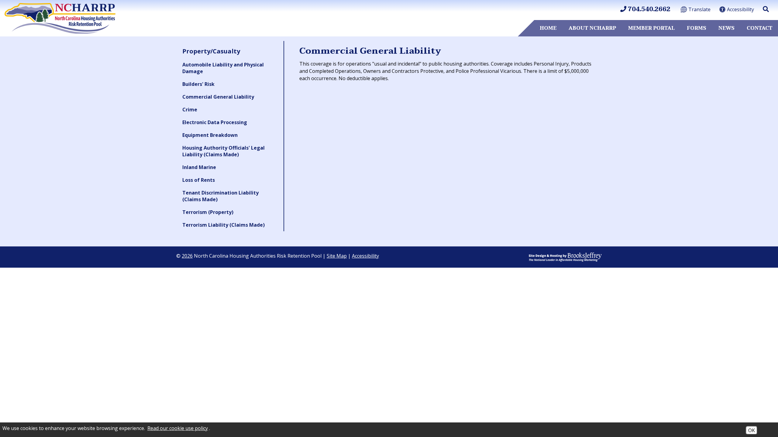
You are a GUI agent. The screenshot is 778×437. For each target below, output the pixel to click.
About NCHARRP (592, 28)
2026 (187, 255)
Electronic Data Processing (214, 122)
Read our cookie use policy (177, 428)
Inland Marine (199, 167)
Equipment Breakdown (210, 135)
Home (548, 28)
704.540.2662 (648, 9)
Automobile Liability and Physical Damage (223, 68)
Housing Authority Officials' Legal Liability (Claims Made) (223, 151)
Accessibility (365, 255)
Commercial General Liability (218, 96)
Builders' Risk (198, 84)
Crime (189, 109)
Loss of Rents (198, 180)
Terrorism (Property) (207, 212)
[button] (766, 9)
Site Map (337, 255)
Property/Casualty (211, 51)
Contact (760, 28)
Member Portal (651, 28)
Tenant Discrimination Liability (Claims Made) (220, 196)
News (726, 28)
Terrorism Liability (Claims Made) (223, 225)
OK (751, 430)
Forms (696, 28)
